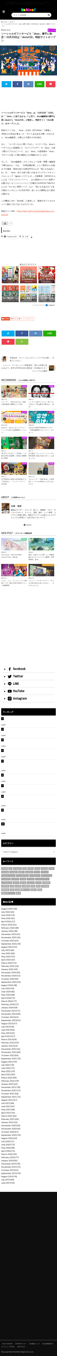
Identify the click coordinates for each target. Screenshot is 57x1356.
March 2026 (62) (9, 924)
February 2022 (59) (10, 1080)
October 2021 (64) (9, 1093)
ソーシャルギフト (27, 319)
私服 (17, 890)
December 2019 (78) (10, 1163)
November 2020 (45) (10, 1128)
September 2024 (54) (11, 982)
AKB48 (4, 868)
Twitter (18, 676)
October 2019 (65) (9, 1170)
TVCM (51, 868)
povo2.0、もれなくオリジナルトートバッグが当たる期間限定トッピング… (14, 430)
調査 (39, 890)
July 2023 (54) (7, 1026)
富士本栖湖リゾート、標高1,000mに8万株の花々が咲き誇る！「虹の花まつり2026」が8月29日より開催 (30, 777)
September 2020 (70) (11, 1135)
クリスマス (6, 879)
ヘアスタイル (7, 883)
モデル (23, 883)
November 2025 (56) (10, 937)
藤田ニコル (25, 890)
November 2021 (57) (10, 1090)
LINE (16, 684)
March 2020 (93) (9, 1154)
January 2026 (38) (9, 931)
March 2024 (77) (9, 1001)
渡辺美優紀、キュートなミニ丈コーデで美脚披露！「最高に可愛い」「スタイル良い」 (29, 787)
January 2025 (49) (9, 969)
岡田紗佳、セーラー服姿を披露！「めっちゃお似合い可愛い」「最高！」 (29, 720)
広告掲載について (34, 1343)
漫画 (12, 890)
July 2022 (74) (7, 1065)
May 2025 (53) (8, 956)
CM (10, 868)
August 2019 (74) (9, 1176)
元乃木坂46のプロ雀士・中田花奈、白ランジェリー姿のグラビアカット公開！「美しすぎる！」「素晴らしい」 (29, 827)
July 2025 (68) (7, 950)
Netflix (30, 868)
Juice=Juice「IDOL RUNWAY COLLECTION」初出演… (11, 556)
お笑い (21, 872)
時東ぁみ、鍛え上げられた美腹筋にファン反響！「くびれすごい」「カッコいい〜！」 (28, 752)
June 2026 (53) (8, 915)
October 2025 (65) (9, 940)
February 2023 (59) (10, 1042)
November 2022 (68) (10, 1052)
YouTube (18, 691)
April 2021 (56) (8, 1112)
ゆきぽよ (29, 872)
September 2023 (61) (11, 1020)
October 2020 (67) (9, 1131)
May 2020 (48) (8, 1147)
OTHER (6, 319)
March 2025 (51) (9, 963)
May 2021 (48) (8, 1109)
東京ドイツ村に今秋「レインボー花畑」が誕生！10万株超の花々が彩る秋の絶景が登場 (29, 741)
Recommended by (39, 305)
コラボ (23, 879)
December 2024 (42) (10, 972)
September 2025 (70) (11, 943)
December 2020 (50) (10, 1125)
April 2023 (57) (8, 1036)
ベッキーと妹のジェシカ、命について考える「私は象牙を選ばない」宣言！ (41, 404)
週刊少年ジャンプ (8, 893)
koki (24, 868)
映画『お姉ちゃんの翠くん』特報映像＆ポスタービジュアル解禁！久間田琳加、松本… (41, 557)
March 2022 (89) (9, 1077)
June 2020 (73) (8, 1144)
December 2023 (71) (10, 1010)
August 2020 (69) (9, 1138)
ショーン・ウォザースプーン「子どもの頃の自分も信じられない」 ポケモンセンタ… (41, 582)
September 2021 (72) (11, 1096)
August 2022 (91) (9, 1061)
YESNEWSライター (21, 1343)
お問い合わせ (21, 1346)
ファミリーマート (42, 879)
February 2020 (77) (10, 1157)
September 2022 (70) (11, 1058)
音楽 (18, 893)
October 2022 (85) (9, 1055)
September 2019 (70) (11, 1173)
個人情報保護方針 (47, 1343)
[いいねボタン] (5, 223)
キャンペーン (46, 876)
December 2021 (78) (10, 1087)
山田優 (18, 886)
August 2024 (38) (9, 985)
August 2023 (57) (9, 1023)
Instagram (20, 698)
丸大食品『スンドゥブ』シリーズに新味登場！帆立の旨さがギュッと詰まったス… (41, 455)
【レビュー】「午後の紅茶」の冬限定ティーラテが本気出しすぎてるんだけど (41, 481)
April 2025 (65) (8, 959)
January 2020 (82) (9, 1160)
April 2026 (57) (8, 921)
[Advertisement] (29, 102)
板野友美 (5, 890)
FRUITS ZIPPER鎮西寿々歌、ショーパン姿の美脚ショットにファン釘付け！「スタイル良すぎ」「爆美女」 (29, 764)
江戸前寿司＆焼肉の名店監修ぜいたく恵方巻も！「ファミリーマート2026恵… (14, 481)
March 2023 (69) (9, 1039)
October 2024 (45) (9, 978)
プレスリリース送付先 (7, 1346)
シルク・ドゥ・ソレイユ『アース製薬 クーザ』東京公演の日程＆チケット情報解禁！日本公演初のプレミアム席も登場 (29, 799)
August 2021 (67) (9, 1100)
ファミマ (30, 879)
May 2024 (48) (8, 994)
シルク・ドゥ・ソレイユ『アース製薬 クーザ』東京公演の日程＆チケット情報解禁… (14, 582)
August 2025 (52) (9, 947)
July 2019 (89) (7, 1179)
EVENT (8, 746)
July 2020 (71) (7, 1141)
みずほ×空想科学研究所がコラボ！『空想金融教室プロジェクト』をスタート (41, 430)
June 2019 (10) (8, 1182)
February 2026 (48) (10, 927)
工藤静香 (26, 886)
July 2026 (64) (7, 912)
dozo (15, 319)
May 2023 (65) (8, 1033)
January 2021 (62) (9, 1122)
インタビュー (35, 876)
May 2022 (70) (8, 1071)
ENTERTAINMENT (13, 725)
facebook (19, 669)
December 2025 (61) (10, 934)
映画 (38, 886)
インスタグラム (22, 876)
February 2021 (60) (10, 1119)
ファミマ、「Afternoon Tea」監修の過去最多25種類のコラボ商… (13, 403)
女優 (12, 886)
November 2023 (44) (10, 1014)
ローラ (38, 883)
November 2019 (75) (10, 1167)
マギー (16, 883)
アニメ (36, 872)
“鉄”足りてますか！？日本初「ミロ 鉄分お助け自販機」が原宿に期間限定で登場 (14, 455)
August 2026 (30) (9, 908)
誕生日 (33, 890)
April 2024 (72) (8, 998)
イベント (44, 872)
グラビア (15, 879)
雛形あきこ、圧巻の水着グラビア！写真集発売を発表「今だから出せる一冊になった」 (29, 731)
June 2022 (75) (8, 1068)
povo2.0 (44, 868)
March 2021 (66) (9, 1116)
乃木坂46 (46, 883)
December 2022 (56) (10, 1049)
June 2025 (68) (8, 953)
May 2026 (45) (8, 918)
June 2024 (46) (8, 991)
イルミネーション (8, 876)
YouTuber (13, 872)
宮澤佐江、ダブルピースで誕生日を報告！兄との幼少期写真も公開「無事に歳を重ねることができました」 (29, 813)
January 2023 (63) (9, 1045)
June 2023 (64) (8, 1029)
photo (37, 868)
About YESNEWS (7, 1343)
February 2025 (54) (10, 966)
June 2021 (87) (8, 1106)
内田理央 (5, 886)
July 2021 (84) (7, 1103)
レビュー (30, 883)
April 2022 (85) (8, 1074)
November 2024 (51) (10, 975)
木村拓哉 (45, 886)
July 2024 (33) (7, 988)
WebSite (28, 525)
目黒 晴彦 (16, 506)
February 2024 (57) (10, 1004)
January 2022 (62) (9, 1084)
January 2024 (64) (9, 1007)
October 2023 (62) (9, 1017)
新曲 (32, 886)
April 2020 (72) (8, 1151)
